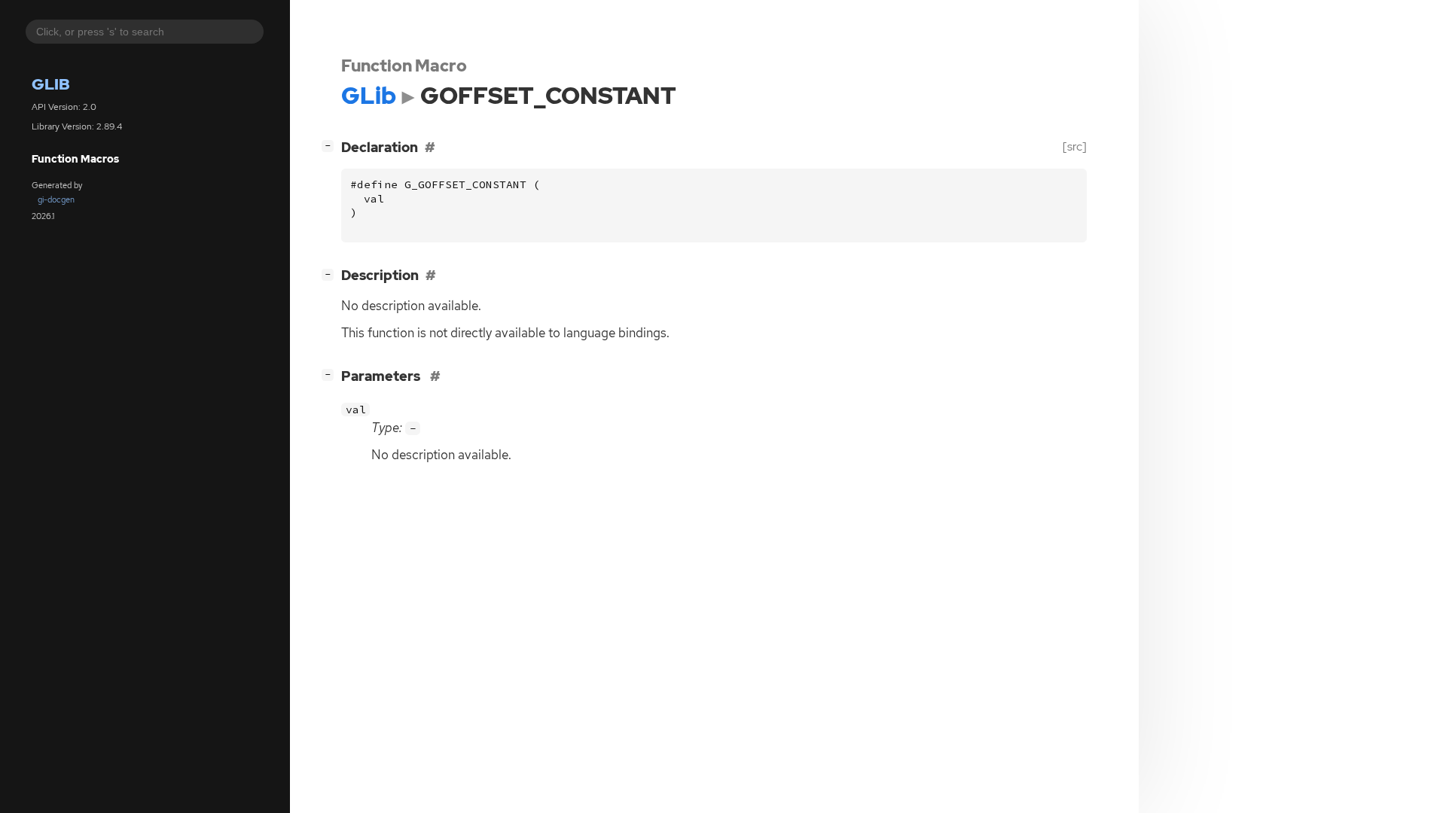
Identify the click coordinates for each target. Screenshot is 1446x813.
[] (330, 145)
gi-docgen (56, 199)
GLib (51, 84)
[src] (1075, 146)
